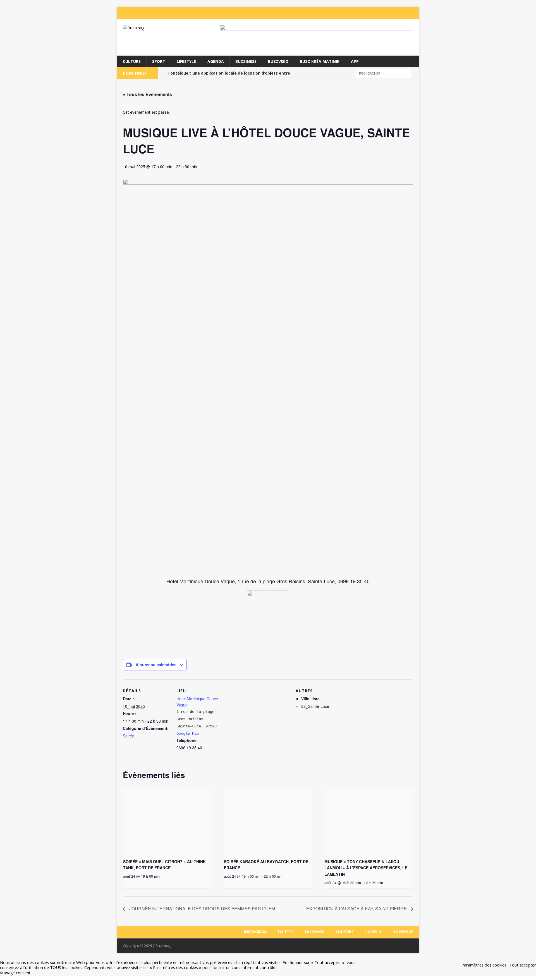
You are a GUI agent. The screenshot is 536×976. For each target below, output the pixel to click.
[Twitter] (369, 13)
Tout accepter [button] (522, 964)
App (355, 61)
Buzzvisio (278, 61)
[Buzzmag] (165, 28)
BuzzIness (246, 61)
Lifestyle (186, 61)
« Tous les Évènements (147, 94)
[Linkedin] (403, 13)
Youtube (344, 931)
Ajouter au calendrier (156, 664)
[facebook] (380, 13)
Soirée (128, 736)
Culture (132, 61)
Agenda (215, 61)
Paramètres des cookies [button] (483, 964)
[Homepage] (414, 13)
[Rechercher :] (384, 73)
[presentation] (167, 820)
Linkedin (373, 931)
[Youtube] (391, 13)
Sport (158, 61)
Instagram (255, 931)
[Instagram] (358, 13)
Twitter (285, 931)
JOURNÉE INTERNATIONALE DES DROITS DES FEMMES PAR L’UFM (201, 908)
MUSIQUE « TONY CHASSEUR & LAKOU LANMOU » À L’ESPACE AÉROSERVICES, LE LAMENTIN (365, 868)
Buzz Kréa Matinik (319, 61)
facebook (314, 931)
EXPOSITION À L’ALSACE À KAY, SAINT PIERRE (357, 908)
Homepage (403, 931)
